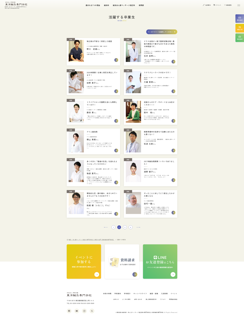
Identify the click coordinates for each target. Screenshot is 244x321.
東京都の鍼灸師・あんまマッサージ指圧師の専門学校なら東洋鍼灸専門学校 (140, 312)
